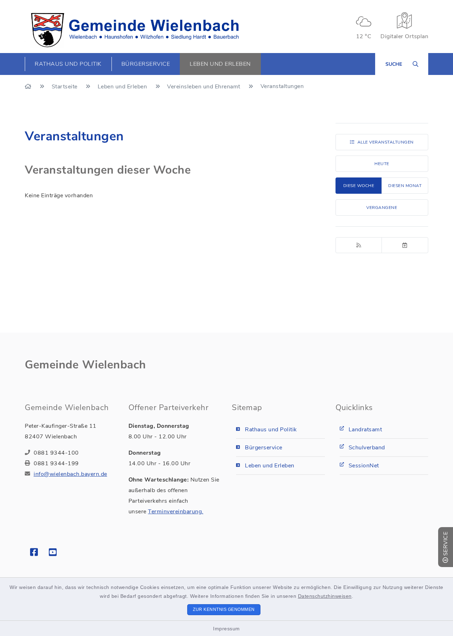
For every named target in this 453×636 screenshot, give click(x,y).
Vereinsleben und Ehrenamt (204, 87)
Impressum (226, 628)
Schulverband (367, 447)
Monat (405, 185)
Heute (381, 164)
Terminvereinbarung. (175, 511)
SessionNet (364, 465)
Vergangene (381, 207)
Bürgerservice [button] (145, 64)
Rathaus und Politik (271, 429)
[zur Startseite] (135, 30)
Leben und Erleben (123, 87)
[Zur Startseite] (29, 87)
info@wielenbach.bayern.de (70, 474)
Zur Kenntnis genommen (224, 609)
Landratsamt (365, 429)
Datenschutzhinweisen (325, 596)
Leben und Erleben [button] (220, 64)
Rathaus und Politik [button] (68, 64)
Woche (358, 185)
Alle (385, 142)
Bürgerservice (263, 447)
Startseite (65, 87)
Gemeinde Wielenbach (85, 364)
